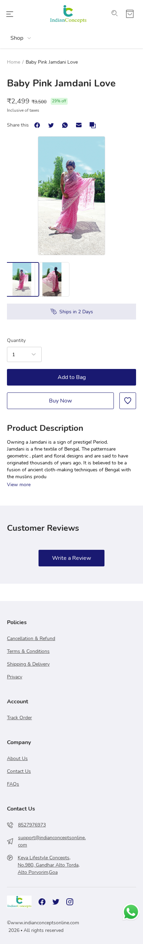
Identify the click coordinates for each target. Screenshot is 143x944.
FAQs (13, 784)
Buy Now (60, 401)
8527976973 (32, 825)
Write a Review (71, 558)
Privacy (14, 677)
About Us (17, 758)
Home (13, 62)
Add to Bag (72, 377)
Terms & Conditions (28, 651)
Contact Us (19, 771)
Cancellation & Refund (31, 638)
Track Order (19, 717)
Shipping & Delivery (28, 664)
